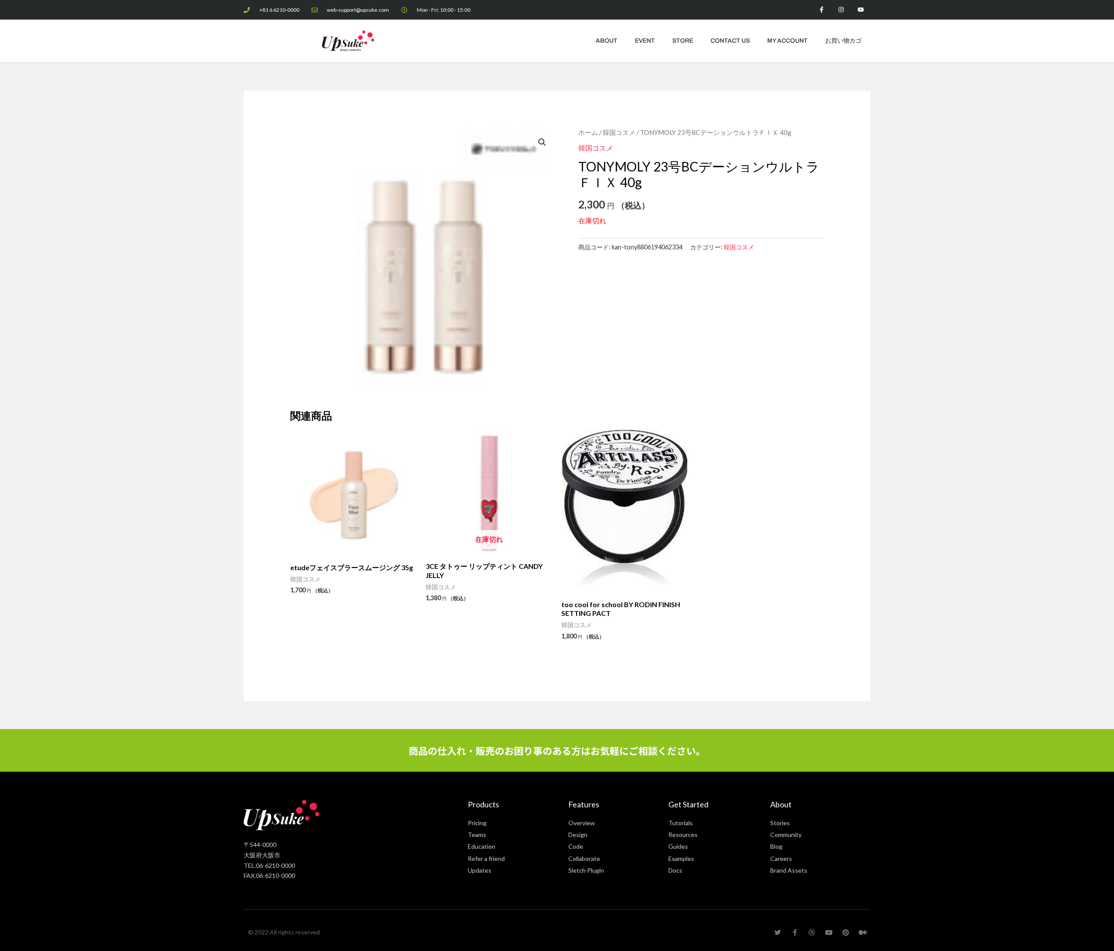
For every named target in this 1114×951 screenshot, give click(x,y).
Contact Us (730, 40)
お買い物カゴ (843, 40)
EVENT (645, 40)
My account (787, 40)
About (606, 40)
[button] (542, 142)
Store (682, 40)
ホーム (588, 132)
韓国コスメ (619, 132)
